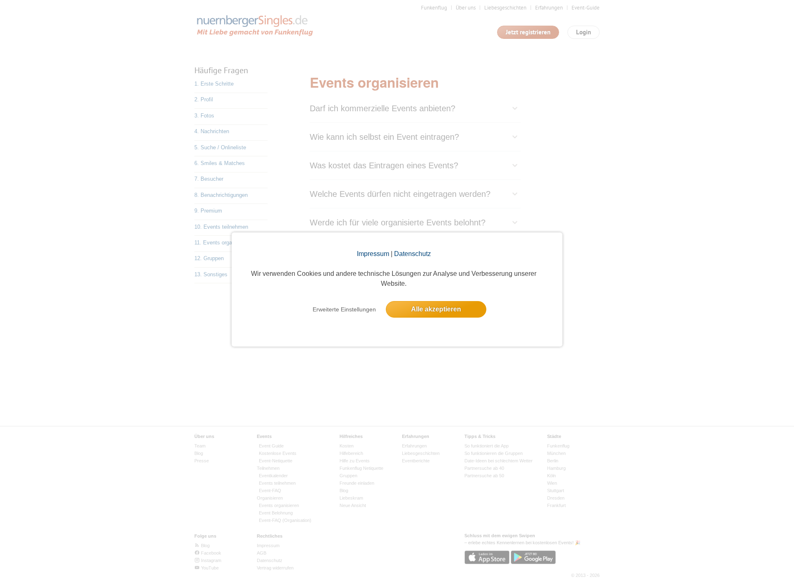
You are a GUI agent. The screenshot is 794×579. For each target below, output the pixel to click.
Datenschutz (412, 253)
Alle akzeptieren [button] (436, 309)
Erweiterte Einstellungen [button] (344, 309)
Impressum (373, 253)
